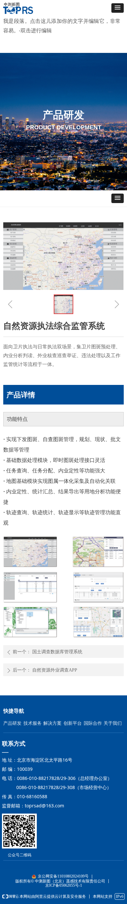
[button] (117, 8)
